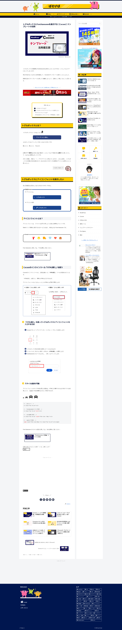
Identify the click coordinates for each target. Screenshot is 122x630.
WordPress (83, 212)
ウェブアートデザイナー (86, 227)
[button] (53, 499)
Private (22, 628)
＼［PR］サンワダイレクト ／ (89, 240)
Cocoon (26, 490)
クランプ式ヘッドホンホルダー (92, 255)
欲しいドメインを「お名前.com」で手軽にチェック (46, 87)
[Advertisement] (47, 62)
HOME (25, 602)
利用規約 (23, 605)
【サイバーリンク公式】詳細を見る (90, 48)
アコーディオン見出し (42, 137)
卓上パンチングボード (90, 244)
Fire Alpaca (83, 231)
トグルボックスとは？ (41, 108)
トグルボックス (40, 197)
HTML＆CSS (83, 220)
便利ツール (83, 224)
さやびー (89, 175)
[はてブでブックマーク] (44, 499)
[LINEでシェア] (47, 499)
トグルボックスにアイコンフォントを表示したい (47, 110)
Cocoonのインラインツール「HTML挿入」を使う (48, 114)
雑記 (81, 235)
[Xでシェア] (41, 499)
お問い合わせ (24, 608)
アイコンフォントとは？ (42, 112)
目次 (45, 105)
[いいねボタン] (25, 449)
